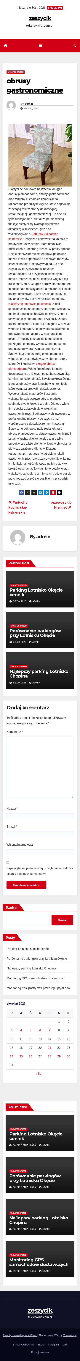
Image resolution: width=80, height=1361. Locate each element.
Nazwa (12, 808)
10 (11, 1039)
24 (11, 1056)
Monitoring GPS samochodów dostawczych (36, 978)
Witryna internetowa (20, 844)
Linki (65, 1344)
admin (29, 103)
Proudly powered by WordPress (20, 1335)
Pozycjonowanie (40, 1352)
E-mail (12, 826)
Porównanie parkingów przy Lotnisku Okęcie (35, 633)
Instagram (53, 1344)
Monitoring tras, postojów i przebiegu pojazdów (38, 988)
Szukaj (11, 907)
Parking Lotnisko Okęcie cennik (36, 592)
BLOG (41, 1344)
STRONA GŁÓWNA (23, 1344)
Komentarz (15, 731)
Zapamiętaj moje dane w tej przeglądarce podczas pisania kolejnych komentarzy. (40, 871)
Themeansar (69, 1335)
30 (68, 1056)
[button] (74, 45)
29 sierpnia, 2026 (25, 1271)
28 (49, 1056)
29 (59, 1056)
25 (21, 1056)
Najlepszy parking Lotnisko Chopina (38, 674)
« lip (38, 1073)
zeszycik (40, 18)
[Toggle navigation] (40, 45)
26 (30, 1056)
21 (49, 1047)
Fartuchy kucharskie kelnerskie (17, 507)
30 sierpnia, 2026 (25, 1145)
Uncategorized (16, 72)
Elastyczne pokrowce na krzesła (29, 303)
